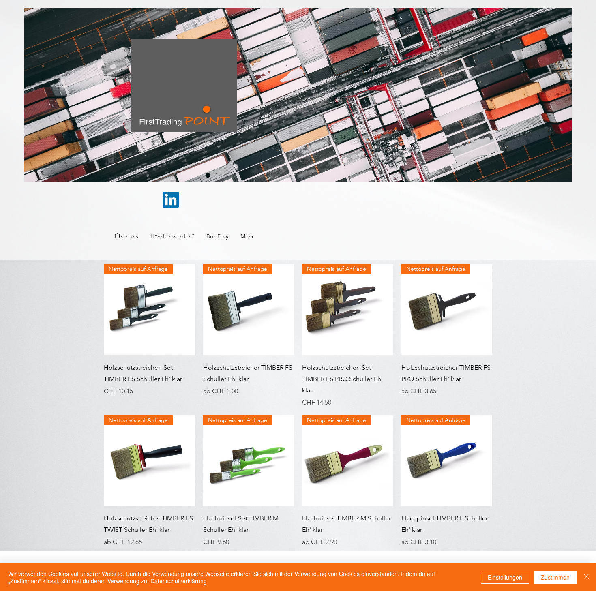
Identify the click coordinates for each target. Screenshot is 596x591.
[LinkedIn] (171, 200)
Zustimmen (555, 577)
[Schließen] (586, 577)
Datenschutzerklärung (178, 581)
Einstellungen (505, 577)
